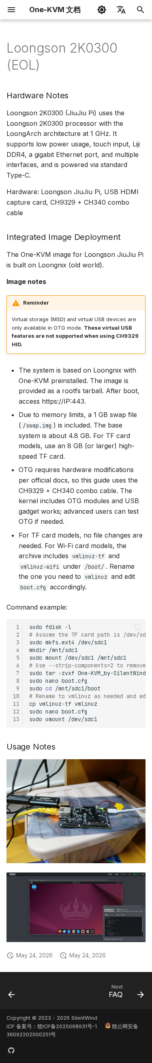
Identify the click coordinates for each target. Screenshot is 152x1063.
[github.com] (11, 1050)
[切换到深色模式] (102, 10)
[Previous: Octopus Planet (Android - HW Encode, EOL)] (12, 993)
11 (16, 703)
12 (16, 711)
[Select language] (121, 10)
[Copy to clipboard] (137, 627)
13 (16, 719)
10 (16, 696)
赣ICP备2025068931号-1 (67, 1026)
